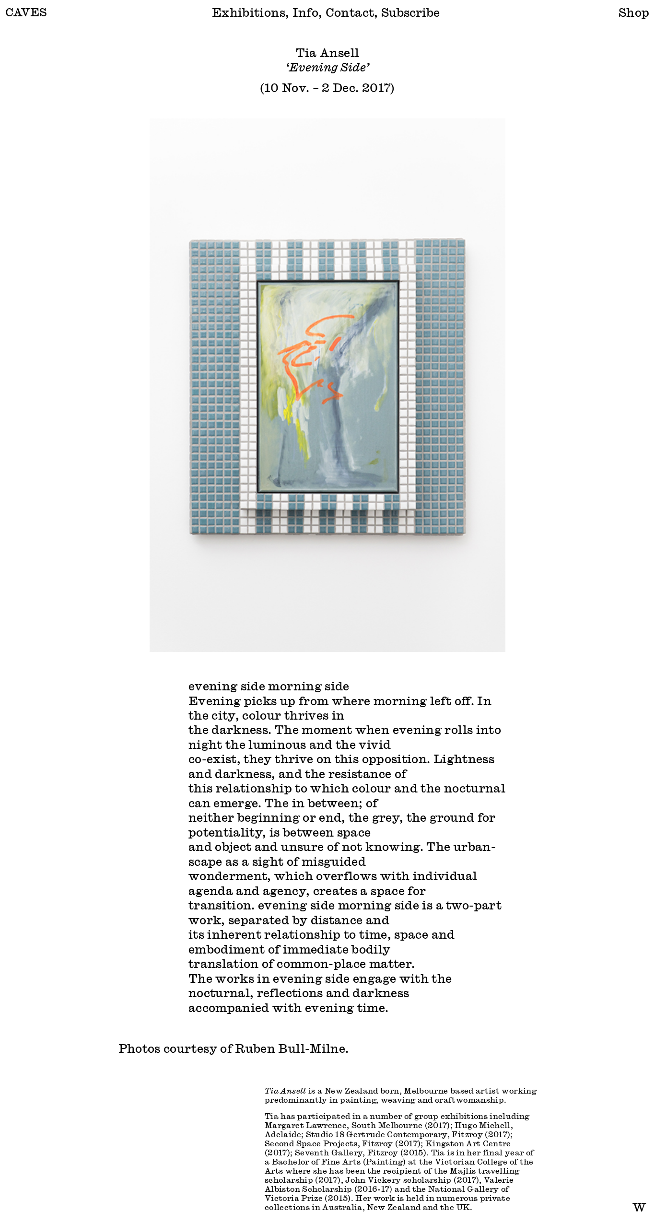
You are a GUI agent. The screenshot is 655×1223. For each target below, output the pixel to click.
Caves (26, 11)
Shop (634, 12)
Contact (350, 12)
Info (305, 12)
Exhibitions (248, 12)
